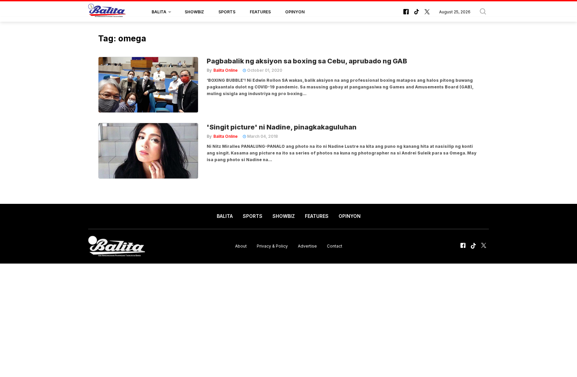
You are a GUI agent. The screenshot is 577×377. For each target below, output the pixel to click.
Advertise (307, 246)
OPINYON (295, 11)
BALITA (159, 11)
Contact (334, 246)
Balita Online (225, 70)
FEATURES (260, 11)
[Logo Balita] (107, 12)
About (241, 246)
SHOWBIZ (194, 11)
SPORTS (226, 11)
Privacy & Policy (272, 246)
